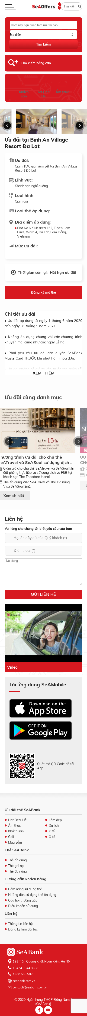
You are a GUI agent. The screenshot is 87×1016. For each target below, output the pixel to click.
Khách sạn (24, 94)
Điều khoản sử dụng (23, 906)
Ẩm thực (62, 92)
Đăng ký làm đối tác (23, 929)
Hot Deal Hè (44, 94)
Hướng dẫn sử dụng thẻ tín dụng (32, 895)
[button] (7, 125)
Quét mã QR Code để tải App (55, 766)
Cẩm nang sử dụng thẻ (25, 889)
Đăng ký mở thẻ (43, 292)
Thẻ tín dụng (17, 860)
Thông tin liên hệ (20, 924)
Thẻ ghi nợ (16, 866)
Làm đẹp (55, 820)
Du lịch (54, 825)
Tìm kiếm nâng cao (36, 63)
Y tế (52, 831)
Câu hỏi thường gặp (22, 900)
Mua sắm (15, 842)
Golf (11, 837)
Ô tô (52, 837)
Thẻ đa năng (17, 871)
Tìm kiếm (43, 44)
